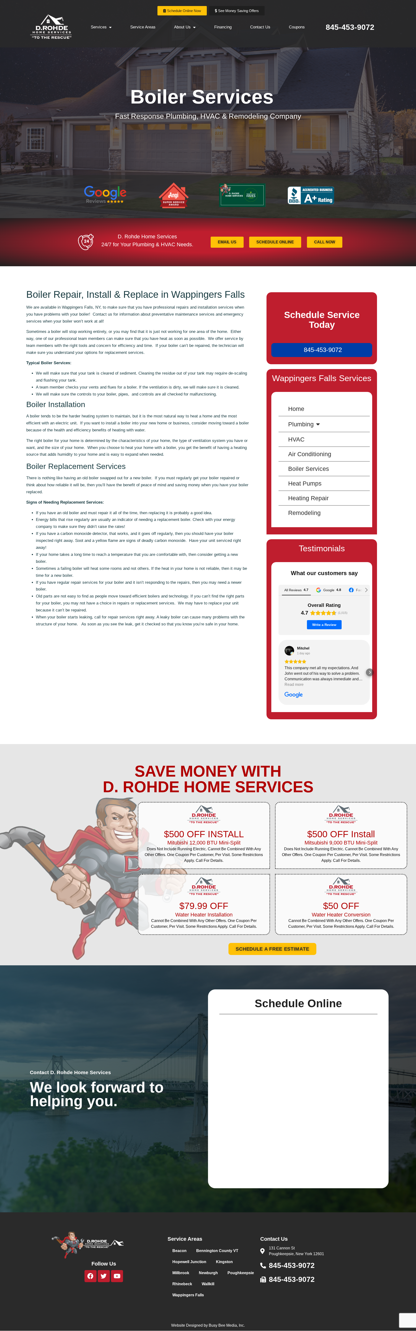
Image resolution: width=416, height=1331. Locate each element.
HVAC (296, 439)
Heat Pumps (305, 483)
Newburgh (208, 1273)
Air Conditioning (309, 454)
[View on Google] (289, 651)
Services (99, 27)
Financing (223, 27)
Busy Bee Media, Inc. (227, 1325)
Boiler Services (308, 468)
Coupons (297, 27)
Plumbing (301, 424)
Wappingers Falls (188, 1295)
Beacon (179, 1251)
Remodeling (304, 512)
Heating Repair (308, 498)
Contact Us (260, 27)
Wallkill (208, 1284)
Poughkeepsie (241, 1273)
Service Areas (143, 27)
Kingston (224, 1262)
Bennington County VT (217, 1251)
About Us (182, 27)
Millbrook (180, 1273)
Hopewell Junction (189, 1262)
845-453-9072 (350, 27)
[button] (278, 672)
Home (296, 408)
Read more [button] (294, 684)
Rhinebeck (182, 1284)
